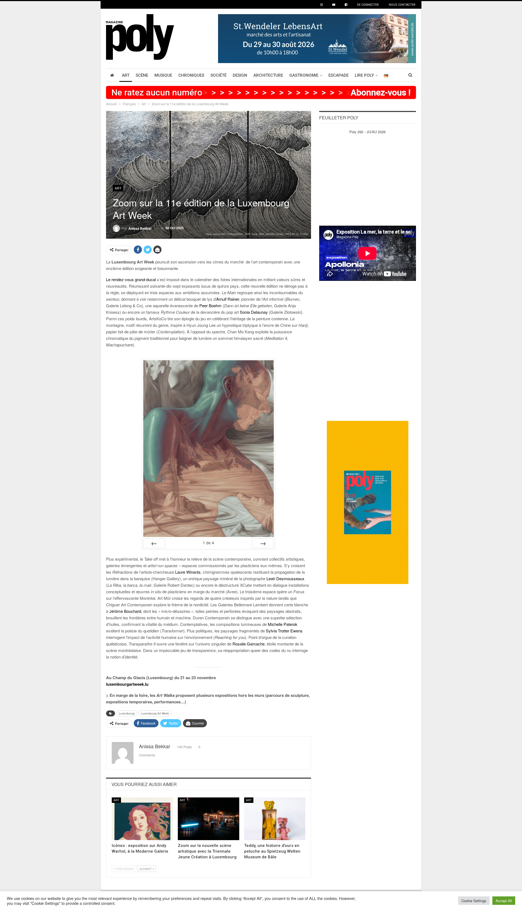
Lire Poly (364, 75)
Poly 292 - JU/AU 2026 (367, 131)
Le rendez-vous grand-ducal (131, 279)
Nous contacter (402, 5)
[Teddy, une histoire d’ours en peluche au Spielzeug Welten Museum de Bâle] (274, 818)
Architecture (268, 75)
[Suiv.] (263, 543)
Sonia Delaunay (254, 312)
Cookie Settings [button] (473, 900)
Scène (142, 75)
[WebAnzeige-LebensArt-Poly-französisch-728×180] (317, 38)
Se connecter (368, 5)
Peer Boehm (210, 305)
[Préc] (154, 543)
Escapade (338, 75)
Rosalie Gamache (248, 644)
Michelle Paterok (282, 624)
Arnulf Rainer (227, 299)
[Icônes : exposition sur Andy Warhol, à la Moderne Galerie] (142, 818)
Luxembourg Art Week (155, 713)
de (208, 542)
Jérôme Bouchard (125, 611)
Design (240, 75)
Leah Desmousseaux (285, 578)
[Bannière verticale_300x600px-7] (367, 502)
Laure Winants (188, 572)
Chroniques (191, 75)
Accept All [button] (504, 900)
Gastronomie (303, 75)
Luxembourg (127, 713)
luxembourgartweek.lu (127, 684)
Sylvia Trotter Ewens (284, 630)
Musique (163, 75)
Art (125, 75)
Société (218, 75)
